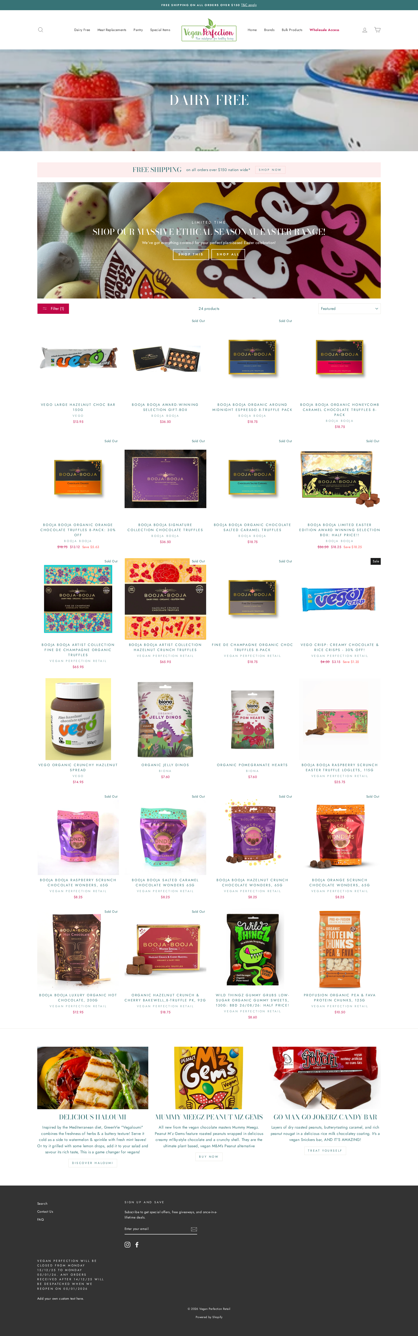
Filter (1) (57, 308)
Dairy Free (82, 29)
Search (42, 1203)
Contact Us (45, 1211)
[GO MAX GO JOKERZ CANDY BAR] (325, 1078)
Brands (269, 29)
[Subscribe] (194, 1229)
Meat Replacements (112, 29)
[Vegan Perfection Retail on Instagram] (127, 1245)
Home (252, 29)
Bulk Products (292, 29)
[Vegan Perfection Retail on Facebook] (137, 1245)
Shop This (191, 254)
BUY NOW (209, 1157)
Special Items (160, 29)
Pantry (138, 29)
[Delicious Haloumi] (92, 1078)
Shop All (228, 254)
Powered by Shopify (209, 1317)
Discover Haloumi (92, 1163)
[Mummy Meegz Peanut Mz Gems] (209, 1078)
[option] (209, 5)
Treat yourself (325, 1150)
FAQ (40, 1219)
